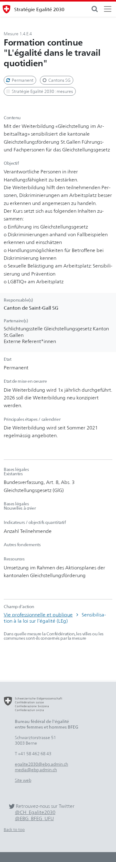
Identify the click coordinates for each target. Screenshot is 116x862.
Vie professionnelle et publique (38, 615)
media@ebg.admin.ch (36, 769)
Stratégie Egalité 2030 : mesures (42, 91)
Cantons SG (59, 80)
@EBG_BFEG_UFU (34, 818)
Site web (23, 780)
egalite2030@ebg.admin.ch (41, 764)
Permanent (22, 80)
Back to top (14, 829)
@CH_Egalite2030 (35, 812)
